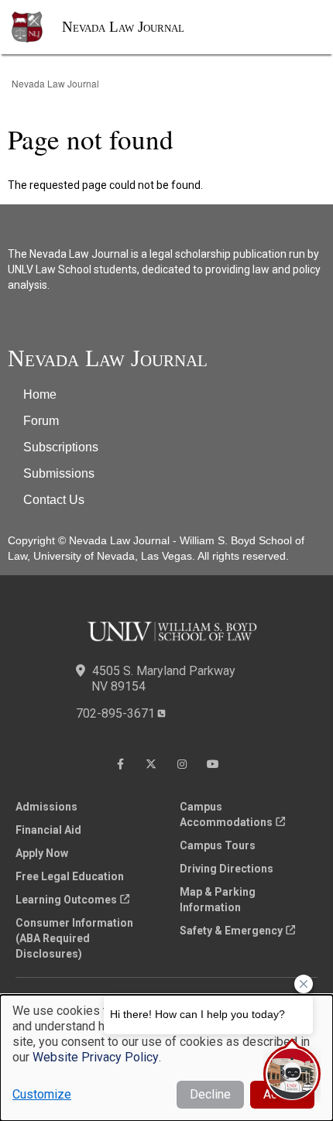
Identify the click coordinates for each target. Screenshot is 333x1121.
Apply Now (41, 853)
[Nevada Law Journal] (37, 27)
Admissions (46, 806)
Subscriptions (60, 447)
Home (40, 394)
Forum (41, 420)
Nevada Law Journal (123, 27)
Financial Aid (48, 830)
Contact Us (53, 499)
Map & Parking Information (218, 900)
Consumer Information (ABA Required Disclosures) (74, 938)
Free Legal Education (69, 876)
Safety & (231, 930)
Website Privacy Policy (96, 1057)
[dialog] (166, 1058)
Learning (66, 899)
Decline (210, 1094)
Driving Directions (226, 868)
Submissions (58, 473)
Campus (226, 814)
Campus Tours (218, 845)
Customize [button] (41, 1094)
